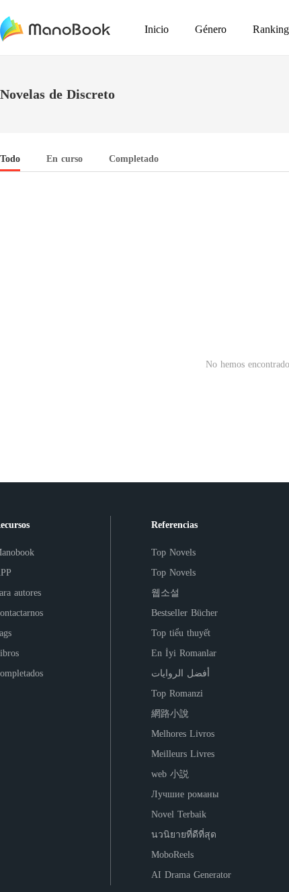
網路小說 (170, 714)
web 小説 (170, 774)
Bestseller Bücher (184, 613)
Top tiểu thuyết (180, 633)
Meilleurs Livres (182, 754)
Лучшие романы (184, 794)
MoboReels (172, 855)
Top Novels (173, 552)
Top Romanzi (177, 693)
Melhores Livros (182, 734)
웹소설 (165, 593)
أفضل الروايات (180, 673)
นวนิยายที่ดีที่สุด (183, 835)
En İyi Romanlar (183, 653)
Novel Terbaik (178, 814)
